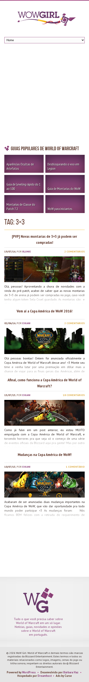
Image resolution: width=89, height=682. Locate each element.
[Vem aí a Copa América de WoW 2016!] (44, 341)
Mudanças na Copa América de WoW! (45, 454)
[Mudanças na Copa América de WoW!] (44, 484)
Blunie (26, 251)
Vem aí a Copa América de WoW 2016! (44, 311)
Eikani (26, 323)
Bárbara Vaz (70, 672)
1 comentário (75, 466)
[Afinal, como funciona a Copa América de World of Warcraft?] (44, 413)
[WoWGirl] (44, 20)
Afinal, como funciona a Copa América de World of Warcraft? (45, 382)
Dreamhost (45, 676)
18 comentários (74, 395)
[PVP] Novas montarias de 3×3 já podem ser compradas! (44, 239)
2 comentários (74, 251)
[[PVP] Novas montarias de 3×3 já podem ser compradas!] (44, 269)
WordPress (29, 672)
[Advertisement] (44, 95)
